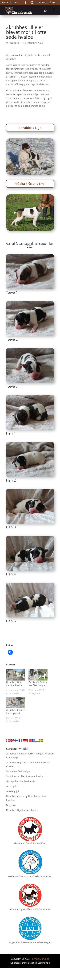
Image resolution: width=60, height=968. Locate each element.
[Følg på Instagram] (31, 2)
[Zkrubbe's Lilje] (30, 173)
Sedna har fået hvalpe (18, 771)
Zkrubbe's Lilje (30, 127)
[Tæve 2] (30, 335)
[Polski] (37, 740)
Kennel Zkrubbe (40, 958)
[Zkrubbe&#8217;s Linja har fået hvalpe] (15, 675)
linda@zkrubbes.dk (48, 2)
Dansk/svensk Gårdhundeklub (36, 876)
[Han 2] (30, 476)
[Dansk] (8, 740)
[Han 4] (30, 570)
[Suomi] (16, 740)
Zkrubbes (14, 42)
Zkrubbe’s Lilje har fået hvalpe (22, 810)
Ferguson (11, 805)
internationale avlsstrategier (36, 942)
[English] (12, 740)
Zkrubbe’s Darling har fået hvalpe (37, 684)
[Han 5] (30, 617)
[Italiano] (29, 740)
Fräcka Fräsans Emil (30, 183)
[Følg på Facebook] (25, 2)
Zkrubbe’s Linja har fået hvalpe (14, 684)
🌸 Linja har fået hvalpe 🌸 (20, 781)
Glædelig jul (12, 791)
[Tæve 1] (30, 288)
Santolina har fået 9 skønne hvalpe (24, 776)
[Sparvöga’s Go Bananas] (30, 229)
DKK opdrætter (43, 909)
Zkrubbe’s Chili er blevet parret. (15, 711)
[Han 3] (30, 523)
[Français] (21, 740)
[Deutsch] (25, 740)
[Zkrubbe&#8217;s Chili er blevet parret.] (15, 703)
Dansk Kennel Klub (36, 843)
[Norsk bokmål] (33, 740)
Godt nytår (11, 786)
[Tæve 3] (30, 382)
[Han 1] (30, 429)
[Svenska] (41, 740)
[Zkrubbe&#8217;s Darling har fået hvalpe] (38, 675)
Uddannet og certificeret (22, 909)
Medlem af (19, 843)
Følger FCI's (14, 942)
